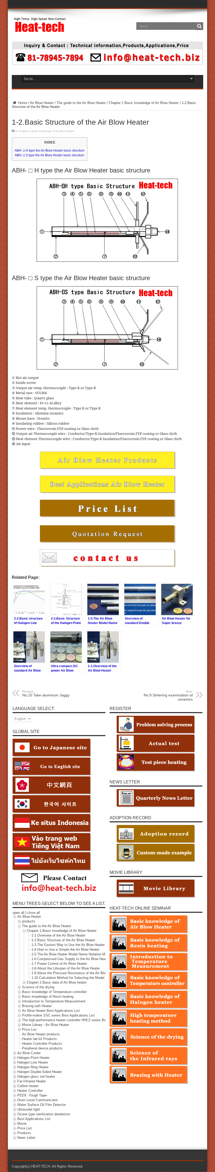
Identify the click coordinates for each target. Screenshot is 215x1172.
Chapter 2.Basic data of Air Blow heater (57, 983)
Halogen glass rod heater (36, 1077)
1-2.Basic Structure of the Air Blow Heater (63, 940)
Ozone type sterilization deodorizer (43, 1114)
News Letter (26, 1138)
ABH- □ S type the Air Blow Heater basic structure (49, 155)
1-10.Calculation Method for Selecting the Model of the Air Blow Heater (84, 978)
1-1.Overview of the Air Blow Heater (58, 936)
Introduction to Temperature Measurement (53, 1001)
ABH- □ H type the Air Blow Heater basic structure (49, 150)
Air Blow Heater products (41, 1034)
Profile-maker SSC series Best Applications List (58, 1016)
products (28, 921)
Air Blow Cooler (29, 1053)
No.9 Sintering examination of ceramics (168, 695)
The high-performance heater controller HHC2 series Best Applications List (78, 1020)
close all (33, 913)
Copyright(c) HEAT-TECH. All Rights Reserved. (47, 1166)
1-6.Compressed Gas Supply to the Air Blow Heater (70, 959)
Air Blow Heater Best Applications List (51, 1011)
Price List (29, 1030)
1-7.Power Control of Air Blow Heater (59, 964)
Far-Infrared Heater (31, 1081)
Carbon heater (28, 1086)
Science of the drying (38, 987)
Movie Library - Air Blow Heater (45, 1025)
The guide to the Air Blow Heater (81, 103)
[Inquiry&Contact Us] (107, 64)
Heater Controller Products (42, 1044)
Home (22, 103)
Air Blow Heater (41, 103)
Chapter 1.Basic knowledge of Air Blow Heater (144, 103)
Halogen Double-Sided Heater (39, 1072)
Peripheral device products (42, 1048)
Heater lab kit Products (39, 1039)
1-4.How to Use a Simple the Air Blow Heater (65, 950)
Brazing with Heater (37, 1006)
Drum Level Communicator (37, 1100)
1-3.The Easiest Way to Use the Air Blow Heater (68, 945)
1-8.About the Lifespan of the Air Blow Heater (65, 969)
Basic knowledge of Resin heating (47, 997)
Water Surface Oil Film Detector (41, 1105)
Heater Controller (30, 1091)
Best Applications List (33, 1119)
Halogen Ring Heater (33, 1067)
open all (18, 913)
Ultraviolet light (28, 1110)
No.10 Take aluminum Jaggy (45, 693)
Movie (21, 1124)
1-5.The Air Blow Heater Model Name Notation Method (72, 954)
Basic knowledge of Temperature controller (54, 992)
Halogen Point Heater (33, 1058)
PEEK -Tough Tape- (32, 1096)
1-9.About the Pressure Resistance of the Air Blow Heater (75, 973)
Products (24, 1133)
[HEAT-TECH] (40, 30)
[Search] (199, 26)
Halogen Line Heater (32, 1063)
